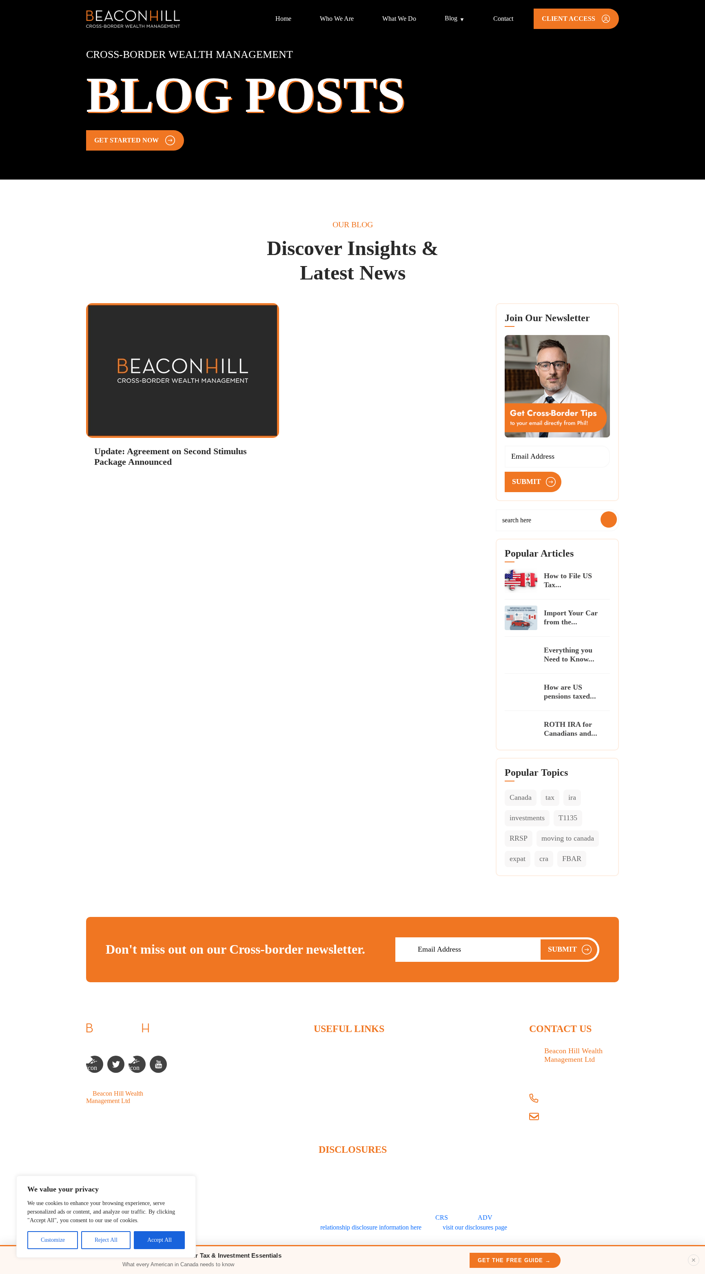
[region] (106, 1217)
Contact (503, 18)
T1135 (568, 818)
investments (527, 818)
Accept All (159, 1240)
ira (572, 797)
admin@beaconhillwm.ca (577, 1117)
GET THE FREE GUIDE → (514, 1260)
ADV (485, 1217)
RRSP (519, 838)
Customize (53, 1240)
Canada (521, 797)
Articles (324, 1091)
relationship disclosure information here (370, 1227)
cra (543, 859)
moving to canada (567, 838)
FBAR (571, 859)
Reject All (106, 1240)
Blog (451, 18)
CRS (441, 1217)
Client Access (331, 1119)
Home (283, 18)
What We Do (399, 18)
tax (549, 797)
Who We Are (337, 18)
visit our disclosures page (475, 1227)
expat (517, 859)
